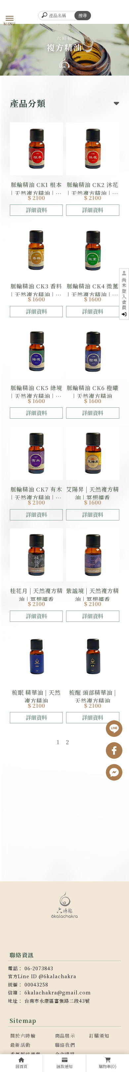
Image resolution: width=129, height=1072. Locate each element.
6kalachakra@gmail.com (57, 992)
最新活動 (20, 1045)
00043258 (36, 984)
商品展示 (65, 1035)
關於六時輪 (23, 1035)
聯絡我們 (65, 1045)
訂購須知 (99, 1035)
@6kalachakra (57, 976)
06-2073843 (38, 968)
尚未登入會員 (124, 294)
